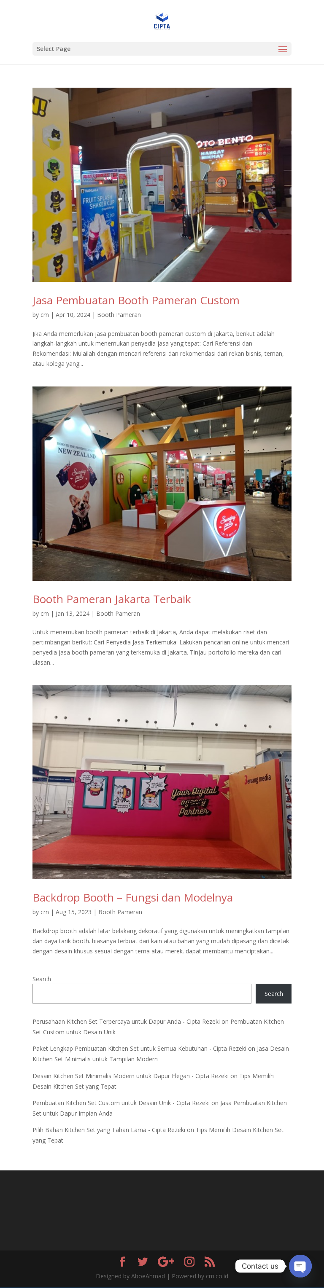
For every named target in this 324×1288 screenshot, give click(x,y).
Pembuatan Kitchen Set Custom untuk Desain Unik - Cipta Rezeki (121, 1103)
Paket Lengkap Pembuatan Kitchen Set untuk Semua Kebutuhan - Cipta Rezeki (139, 1048)
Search (41, 979)
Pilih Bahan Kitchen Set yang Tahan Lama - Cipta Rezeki (108, 1130)
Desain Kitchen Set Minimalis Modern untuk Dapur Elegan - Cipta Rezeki (130, 1076)
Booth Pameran (119, 315)
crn (44, 315)
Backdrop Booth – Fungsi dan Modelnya (132, 897)
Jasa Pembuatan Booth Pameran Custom (136, 300)
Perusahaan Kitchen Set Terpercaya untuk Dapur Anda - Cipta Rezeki (126, 1021)
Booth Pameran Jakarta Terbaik (111, 598)
